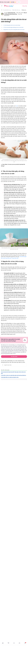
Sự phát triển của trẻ (7, 10)
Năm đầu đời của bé (17, 10)
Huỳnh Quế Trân (11, 12)
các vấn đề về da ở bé (20, 128)
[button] (2, 6)
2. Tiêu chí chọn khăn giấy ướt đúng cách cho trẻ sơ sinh (13, 27)
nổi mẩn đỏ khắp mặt (19, 133)
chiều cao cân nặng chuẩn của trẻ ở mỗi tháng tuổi (11, 324)
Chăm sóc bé (24, 10)
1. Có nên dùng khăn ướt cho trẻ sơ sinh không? (11, 25)
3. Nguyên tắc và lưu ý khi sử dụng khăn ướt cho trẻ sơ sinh (13, 29)
